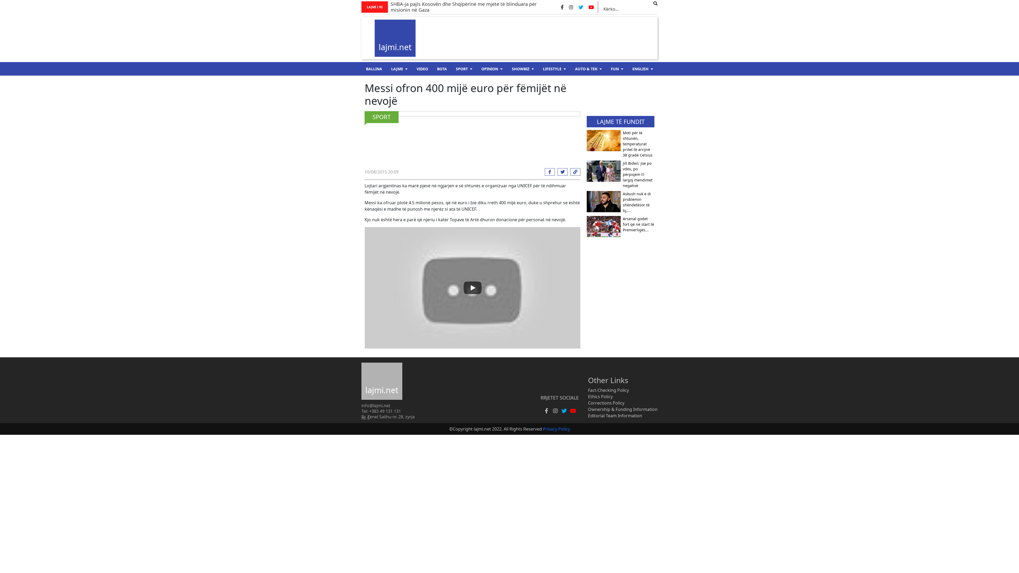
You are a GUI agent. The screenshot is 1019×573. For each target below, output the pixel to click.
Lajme (397, 68)
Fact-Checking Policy (608, 390)
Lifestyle (552, 68)
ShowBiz (520, 68)
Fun (615, 68)
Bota (442, 68)
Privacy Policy (556, 429)
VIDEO (422, 68)
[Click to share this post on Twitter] (561, 172)
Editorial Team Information (615, 416)
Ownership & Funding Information (623, 409)
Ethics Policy (600, 397)
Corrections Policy (606, 403)
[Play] (473, 287)
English (640, 68)
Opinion (489, 68)
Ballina (374, 68)
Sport (462, 68)
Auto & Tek (586, 68)
